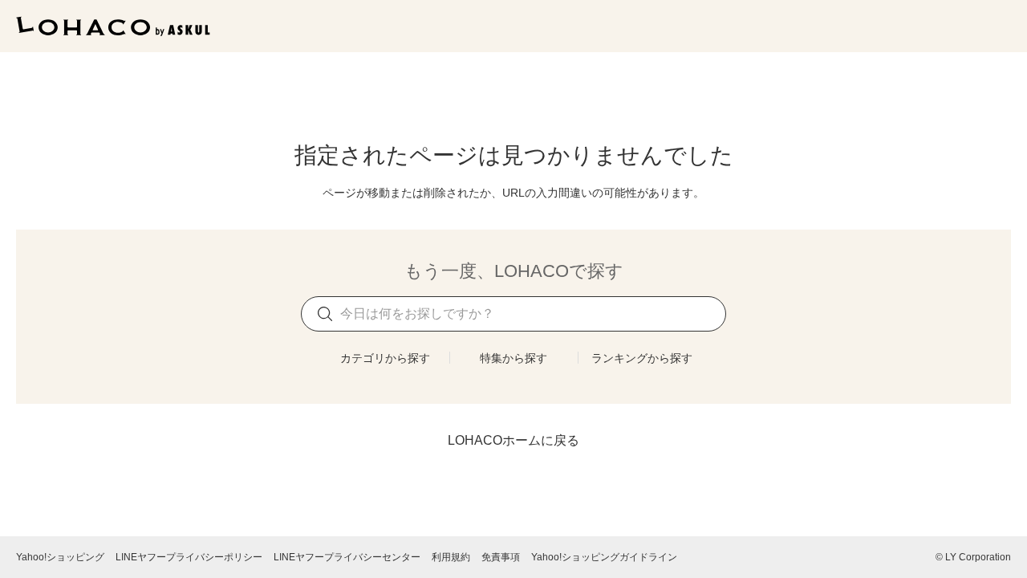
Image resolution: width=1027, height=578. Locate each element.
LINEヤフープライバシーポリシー (189, 557)
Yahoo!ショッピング (60, 557)
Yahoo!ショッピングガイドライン (604, 557)
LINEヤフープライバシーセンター (347, 557)
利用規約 (451, 557)
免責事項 (500, 557)
